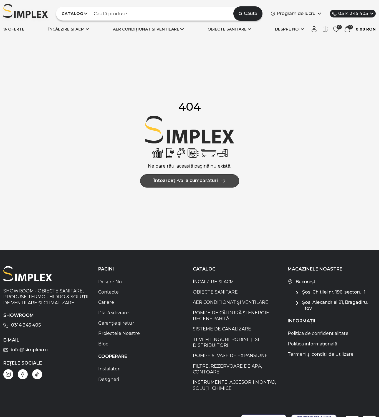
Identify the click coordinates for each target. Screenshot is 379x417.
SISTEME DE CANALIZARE (222, 329)
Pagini (106, 269)
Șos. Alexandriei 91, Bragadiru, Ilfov (335, 305)
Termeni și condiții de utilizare (320, 354)
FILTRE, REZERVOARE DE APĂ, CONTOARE (227, 369)
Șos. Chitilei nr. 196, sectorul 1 (333, 292)
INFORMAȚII (301, 321)
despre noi (287, 29)
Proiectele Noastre (119, 333)
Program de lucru (296, 13)
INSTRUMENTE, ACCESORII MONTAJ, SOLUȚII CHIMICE (234, 385)
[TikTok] (37, 374)
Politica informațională (312, 344)
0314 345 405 (353, 13)
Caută (250, 13)
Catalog (204, 269)
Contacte (108, 292)
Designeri (108, 379)
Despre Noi (110, 281)
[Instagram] (8, 374)
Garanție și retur (116, 323)
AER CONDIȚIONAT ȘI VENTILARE (146, 29)
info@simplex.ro (29, 349)
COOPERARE (112, 356)
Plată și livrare (113, 312)
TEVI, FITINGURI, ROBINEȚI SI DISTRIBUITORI (226, 342)
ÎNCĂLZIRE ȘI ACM (66, 29)
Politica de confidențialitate (318, 333)
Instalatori (109, 368)
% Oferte (13, 29)
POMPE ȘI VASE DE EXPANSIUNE (230, 355)
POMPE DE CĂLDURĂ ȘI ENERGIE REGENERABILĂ (231, 315)
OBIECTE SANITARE (227, 29)
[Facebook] (23, 374)
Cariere (106, 302)
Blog (103, 344)
